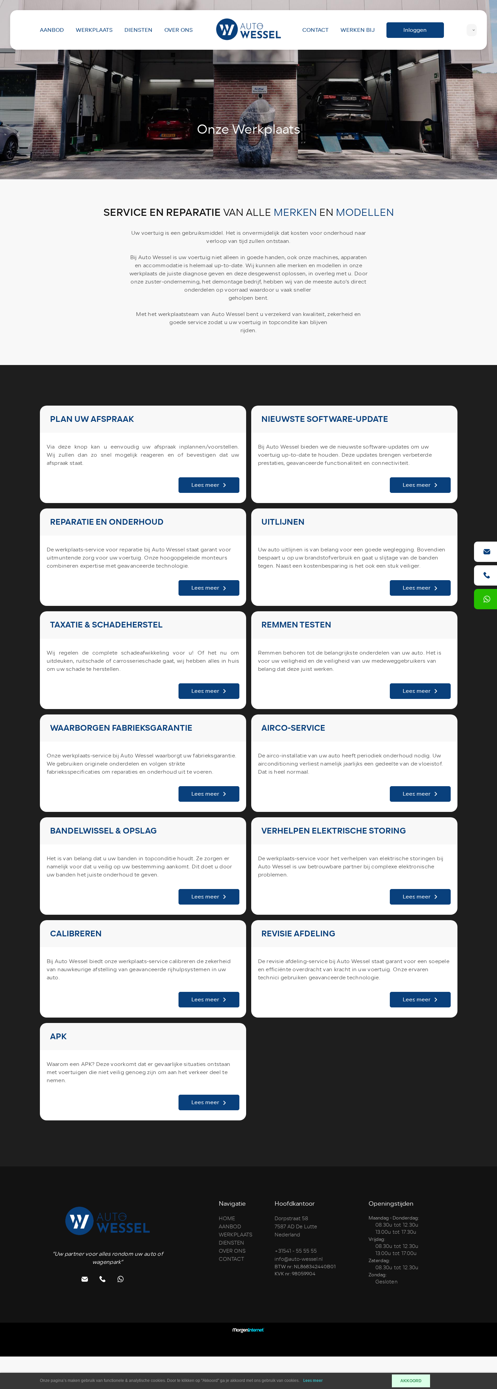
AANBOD (52, 30)
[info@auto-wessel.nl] (487, 552)
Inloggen (415, 30)
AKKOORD (411, 1381)
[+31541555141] (487, 599)
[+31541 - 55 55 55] (487, 575)
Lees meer (313, 1381)
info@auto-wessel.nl (299, 1259)
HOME (227, 1218)
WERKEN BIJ (357, 30)
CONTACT (315, 30)
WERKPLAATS (94, 30)
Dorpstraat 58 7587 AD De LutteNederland (296, 1226)
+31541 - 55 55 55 (296, 1251)
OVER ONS (178, 30)
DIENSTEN (138, 30)
